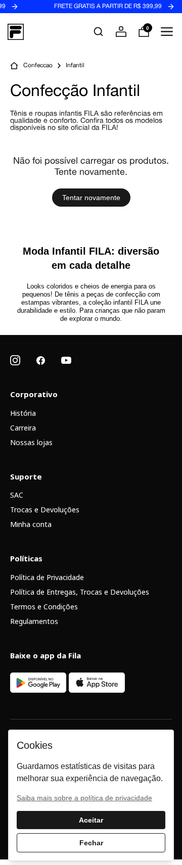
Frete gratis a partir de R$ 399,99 (102, 7)
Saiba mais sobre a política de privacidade (84, 798)
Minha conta (31, 524)
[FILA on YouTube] (66, 360)
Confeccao (38, 66)
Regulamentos (34, 621)
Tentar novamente (91, 198)
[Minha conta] (121, 31)
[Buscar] (98, 31)
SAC (16, 495)
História (23, 413)
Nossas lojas (31, 442)
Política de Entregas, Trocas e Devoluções (79, 592)
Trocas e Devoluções (44, 509)
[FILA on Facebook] (40, 360)
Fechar (91, 843)
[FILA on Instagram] (15, 360)
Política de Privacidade (47, 577)
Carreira (23, 428)
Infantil (75, 66)
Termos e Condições (44, 606)
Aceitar (91, 820)
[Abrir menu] (166, 31)
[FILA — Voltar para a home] (16, 32)
